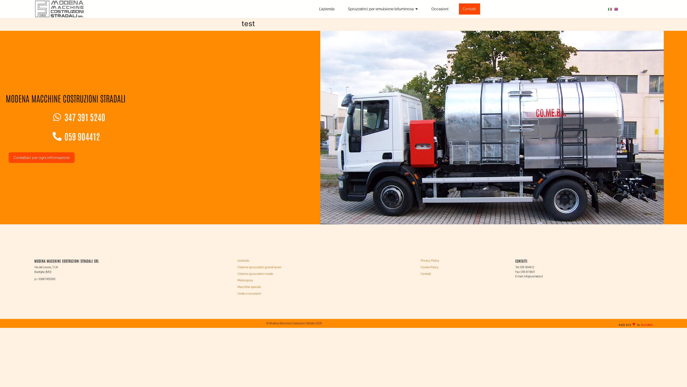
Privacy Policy (430, 260)
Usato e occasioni (249, 293)
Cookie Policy (429, 267)
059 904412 (82, 136)
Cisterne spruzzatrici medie (255, 274)
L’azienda (326, 9)
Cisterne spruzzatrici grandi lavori (259, 267)
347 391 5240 (84, 116)
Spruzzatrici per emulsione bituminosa (381, 9)
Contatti (426, 274)
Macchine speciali (249, 287)
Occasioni (440, 9)
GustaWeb (647, 324)
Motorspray (245, 280)
